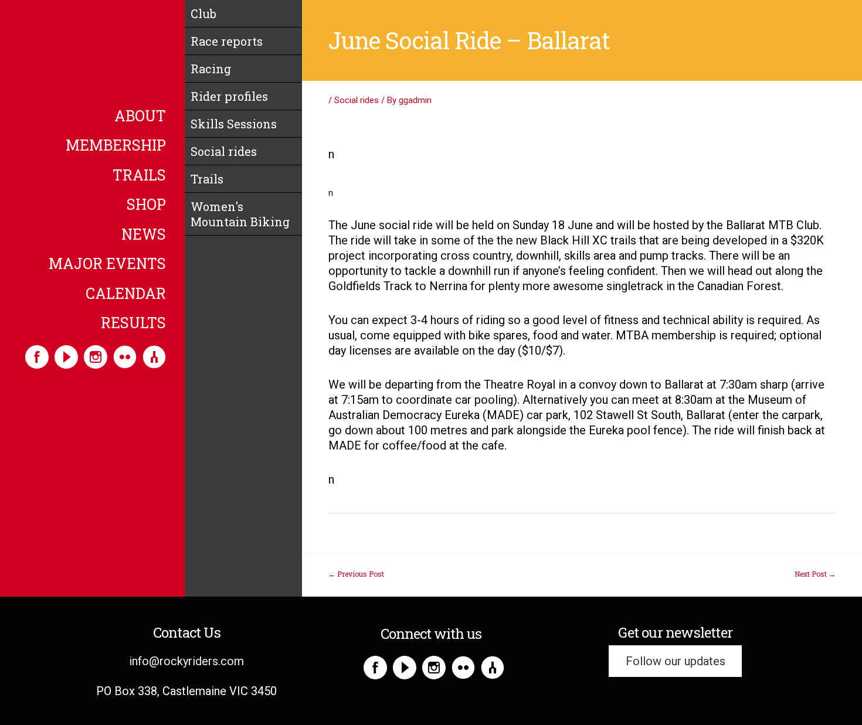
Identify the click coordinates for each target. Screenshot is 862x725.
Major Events (107, 264)
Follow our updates (675, 661)
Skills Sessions (234, 123)
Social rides (224, 151)
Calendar (126, 294)
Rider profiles (229, 96)
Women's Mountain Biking (240, 214)
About (140, 116)
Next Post (815, 573)
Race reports (227, 41)
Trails (139, 176)
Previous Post (356, 573)
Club (203, 13)
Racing (211, 68)
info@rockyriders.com (186, 661)
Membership (116, 146)
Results (133, 323)
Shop (146, 205)
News (143, 235)
